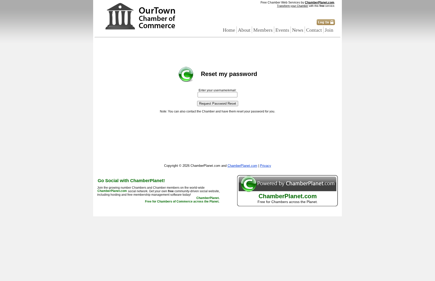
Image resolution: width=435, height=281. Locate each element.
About (244, 30)
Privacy (265, 166)
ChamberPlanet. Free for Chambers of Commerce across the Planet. (182, 200)
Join (329, 30)
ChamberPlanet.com (319, 2)
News (297, 30)
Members (263, 30)
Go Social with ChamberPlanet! (131, 180)
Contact (314, 30)
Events (282, 30)
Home (229, 30)
